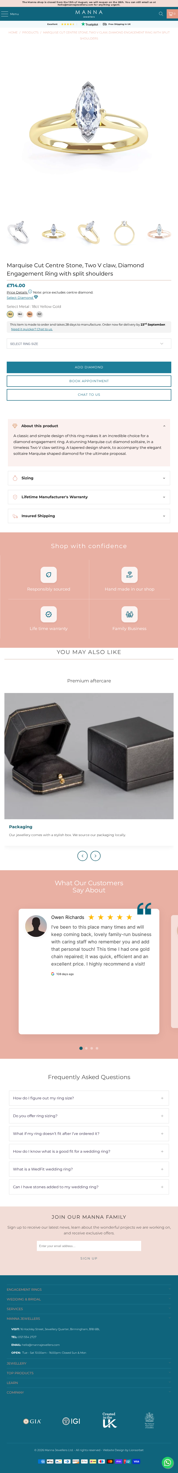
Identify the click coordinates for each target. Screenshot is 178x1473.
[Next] (168, 235)
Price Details (17, 292)
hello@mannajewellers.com (41, 1345)
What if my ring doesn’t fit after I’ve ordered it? (88, 1133)
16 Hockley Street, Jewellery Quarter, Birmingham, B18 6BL (60, 1329)
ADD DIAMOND (89, 367)
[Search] (161, 13)
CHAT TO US (89, 395)
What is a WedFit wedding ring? (88, 1169)
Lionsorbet (136, 1450)
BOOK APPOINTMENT (89, 381)
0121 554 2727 (27, 1337)
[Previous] (10, 235)
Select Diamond (20, 298)
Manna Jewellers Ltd (59, 1450)
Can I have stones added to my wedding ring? (88, 1187)
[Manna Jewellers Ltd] (89, 14)
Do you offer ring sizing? (88, 1116)
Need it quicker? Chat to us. (32, 329)
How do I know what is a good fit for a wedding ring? (88, 1151)
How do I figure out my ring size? (88, 1098)
